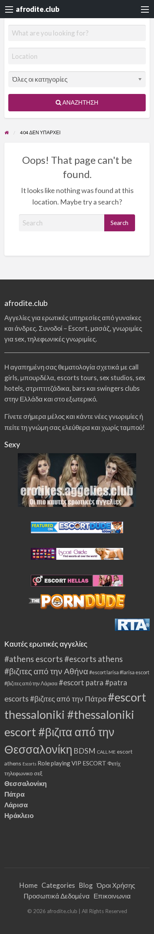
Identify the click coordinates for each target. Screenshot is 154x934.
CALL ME (106, 752)
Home (28, 885)
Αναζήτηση (79, 102)
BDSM (84, 750)
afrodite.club (37, 9)
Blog (86, 885)
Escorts (29, 763)
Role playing (54, 763)
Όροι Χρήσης (116, 885)
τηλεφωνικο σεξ (23, 773)
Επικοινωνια (112, 896)
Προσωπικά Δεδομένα (57, 896)
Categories (58, 885)
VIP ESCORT (88, 763)
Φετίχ (113, 763)
